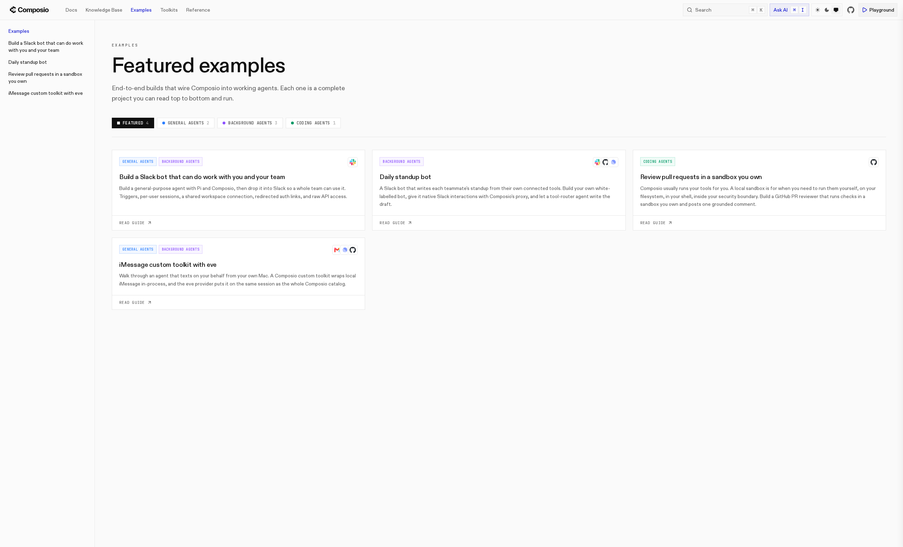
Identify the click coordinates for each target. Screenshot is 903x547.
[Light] (817, 9)
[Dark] (826, 9)
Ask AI (789, 10)
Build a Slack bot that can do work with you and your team (45, 46)
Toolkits (169, 10)
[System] (836, 9)
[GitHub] (850, 10)
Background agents (252, 123)
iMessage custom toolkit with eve (45, 93)
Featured (136, 123)
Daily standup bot (27, 62)
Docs (71, 10)
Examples (141, 10)
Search (729, 10)
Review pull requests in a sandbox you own (45, 77)
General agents (189, 123)
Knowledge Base (104, 10)
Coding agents (316, 123)
